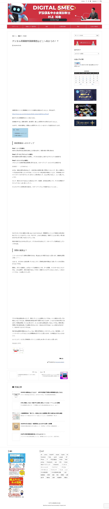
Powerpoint (49, 462)
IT (47, 459)
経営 (21, 36)
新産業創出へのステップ (20, 133)
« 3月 (80, 84)
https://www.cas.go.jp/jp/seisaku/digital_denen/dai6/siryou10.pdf (30, 114)
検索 (53, 475)
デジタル (64, 467)
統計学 (42, 477)
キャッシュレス (44, 467)
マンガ (61, 469)
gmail (55, 457)
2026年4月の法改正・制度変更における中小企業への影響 (36, 423)
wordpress (56, 464)
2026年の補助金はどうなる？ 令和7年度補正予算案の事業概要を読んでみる (42, 392)
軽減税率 (59, 477)
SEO (60, 462)
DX (67, 454)
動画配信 (43, 475)
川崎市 (48, 475)
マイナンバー (54, 469)
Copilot (63, 454)
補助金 (48, 477)
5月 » (93, 84)
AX (41, 454)
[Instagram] (88, 1)
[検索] (101, 1)
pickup (42, 462)
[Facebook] (86, 1)
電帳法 (65, 477)
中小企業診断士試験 (56, 472)
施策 (26, 36)
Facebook (43, 457)
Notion (83, 1)
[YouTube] (90, 1)
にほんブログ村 (77, 64)
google (61, 457)
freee (49, 457)
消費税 (62, 475)
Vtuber (65, 462)
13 (83, 78)
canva (45, 454)
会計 (66, 472)
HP (66, 457)
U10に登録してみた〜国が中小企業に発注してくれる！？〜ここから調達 (40, 403)
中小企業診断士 (44, 472)
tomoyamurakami (59, 362)
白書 (67, 475)
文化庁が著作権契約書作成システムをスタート (33, 434)
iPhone (42, 459)
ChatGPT (51, 454)
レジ (66, 469)
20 (83, 80)
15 (90, 78)
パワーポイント (44, 469)
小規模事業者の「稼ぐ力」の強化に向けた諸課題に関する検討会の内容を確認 (41, 413)
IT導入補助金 (53, 459)
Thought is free (62, 505)
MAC (66, 459)
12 (79, 78)
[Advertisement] (38, 96)
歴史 (58, 475)
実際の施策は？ (18, 135)
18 (75, 80)
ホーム (15, 36)
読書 (53, 477)
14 (86, 78)
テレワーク (54, 467)
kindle (60, 459)
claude (57, 454)
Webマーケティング (45, 464)
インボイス (64, 464)
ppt (56, 462)
